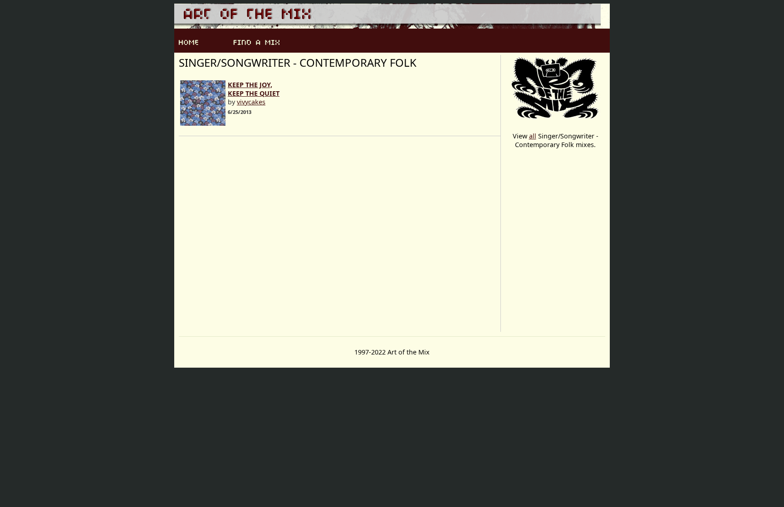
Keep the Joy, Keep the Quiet (253, 89)
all (532, 136)
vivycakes (251, 102)
